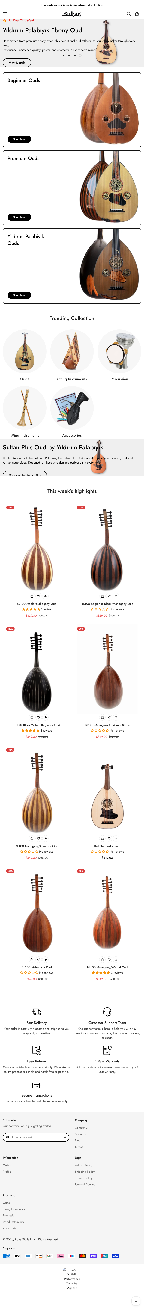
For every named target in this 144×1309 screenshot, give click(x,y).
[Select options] (32, 596)
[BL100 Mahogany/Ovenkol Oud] (37, 790)
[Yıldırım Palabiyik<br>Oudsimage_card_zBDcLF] (72, 266)
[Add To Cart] (102, 838)
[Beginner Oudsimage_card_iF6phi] (72, 109)
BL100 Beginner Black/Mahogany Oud (107, 604)
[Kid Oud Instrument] (107, 790)
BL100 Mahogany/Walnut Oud (107, 967)
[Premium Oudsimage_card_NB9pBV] (72, 187)
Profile (7, 1171)
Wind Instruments (24, 435)
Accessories (72, 435)
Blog (78, 1140)
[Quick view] (45, 596)
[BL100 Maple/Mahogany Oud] (37, 547)
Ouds (24, 379)
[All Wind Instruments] (24, 408)
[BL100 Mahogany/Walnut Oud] (107, 911)
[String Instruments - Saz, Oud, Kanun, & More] (72, 351)
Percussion (119, 379)
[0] (137, 13)
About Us (80, 1134)
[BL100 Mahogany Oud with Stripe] (107, 669)
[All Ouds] (24, 351)
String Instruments (72, 379)
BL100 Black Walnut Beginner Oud (37, 725)
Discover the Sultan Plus (25, 475)
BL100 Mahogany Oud (37, 967)
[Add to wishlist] (38, 596)
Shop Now (19, 139)
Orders (7, 1165)
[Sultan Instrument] (72, 14)
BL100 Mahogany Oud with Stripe (107, 725)
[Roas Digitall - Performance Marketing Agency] (72, 1279)
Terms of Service (85, 1184)
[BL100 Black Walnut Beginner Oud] (37, 669)
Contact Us (81, 1127)
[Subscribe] (65, 1137)
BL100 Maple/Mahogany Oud (36, 604)
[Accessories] (72, 408)
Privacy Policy (83, 1178)
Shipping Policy (85, 1171)
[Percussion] (119, 351)
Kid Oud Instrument (107, 846)
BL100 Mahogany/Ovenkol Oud (36, 846)
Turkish (79, 1147)
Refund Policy (83, 1165)
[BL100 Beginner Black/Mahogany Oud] (107, 547)
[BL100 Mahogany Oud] (37, 911)
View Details (17, 63)
